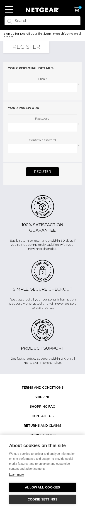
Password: (42, 118)
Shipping (43, 397)
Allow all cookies (42, 487)
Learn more (16, 474)
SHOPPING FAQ (42, 406)
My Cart (76, 9)
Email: (42, 79)
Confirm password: (42, 140)
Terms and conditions (42, 387)
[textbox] (42, 20)
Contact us (42, 416)
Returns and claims (42, 425)
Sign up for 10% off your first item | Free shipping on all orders (42, 35)
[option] (42, 35)
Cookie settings (43, 499)
